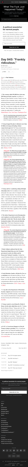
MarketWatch (4, 112)
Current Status (4, 424)
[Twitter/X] (10, 450)
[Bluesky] (3, 450)
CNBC (20, 120)
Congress (17, 343)
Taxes (8, 345)
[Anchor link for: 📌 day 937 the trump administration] (3, 159)
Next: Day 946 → (23, 348)
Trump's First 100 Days (6, 439)
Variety (19, 283)
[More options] (12, 71)
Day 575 (7, 150)
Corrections (4, 407)
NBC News (20, 269)
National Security (22, 343)
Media (13, 343)
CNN (10, 148)
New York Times (13, 112)
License (18, 463)
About (2, 403)
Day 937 (7, 159)
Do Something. (4, 422)
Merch (2, 415)
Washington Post (22, 112)
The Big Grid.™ (4, 428)
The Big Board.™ (5, 430)
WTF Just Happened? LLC (14, 461)
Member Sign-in (5, 413)
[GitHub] (24, 450)
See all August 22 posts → (7, 370)
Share (4, 71)
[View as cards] (9, 71)
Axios (23, 283)
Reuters (11, 210)
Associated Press (5, 336)
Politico (6, 148)
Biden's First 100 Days (6, 441)
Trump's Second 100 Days (7, 443)
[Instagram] (17, 450)
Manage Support (5, 411)
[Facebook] (20, 450)
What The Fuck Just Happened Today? (14, 8)
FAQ (2, 405)
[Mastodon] (14, 450)
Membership (4, 409)
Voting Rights (8, 343)
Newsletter (3, 420)
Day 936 (7, 230)
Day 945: (13, 61)
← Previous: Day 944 (6, 348)
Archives (3, 437)
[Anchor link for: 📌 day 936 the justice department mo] (3, 230)
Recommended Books (6, 426)
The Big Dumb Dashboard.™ (7, 432)
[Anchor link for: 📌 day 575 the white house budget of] (3, 151)
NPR (24, 245)
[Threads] (7, 450)
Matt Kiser (16, 15)
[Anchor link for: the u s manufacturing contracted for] (3, 115)
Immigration (3, 345)
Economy (3, 343)
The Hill (3, 299)
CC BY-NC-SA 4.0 (12, 463)
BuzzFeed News (5, 227)
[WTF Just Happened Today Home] (2, 2)
